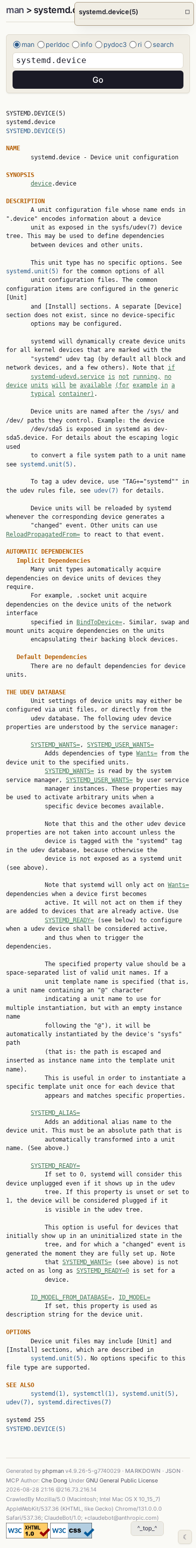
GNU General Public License (122, 1480)
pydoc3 (115, 44)
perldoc (57, 44)
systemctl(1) (94, 1393)
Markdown (143, 1470)
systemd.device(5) (134, 12)
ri (140, 44)
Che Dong (54, 1480)
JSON (173, 1470)
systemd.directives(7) (75, 1402)
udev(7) (106, 490)
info (86, 44)
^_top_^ (147, 1528)
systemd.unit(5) (32, 271)
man (15, 10)
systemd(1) (48, 1393)
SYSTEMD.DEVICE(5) (36, 131)
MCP (12, 1480)
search (163, 44)
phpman (53, 1470)
